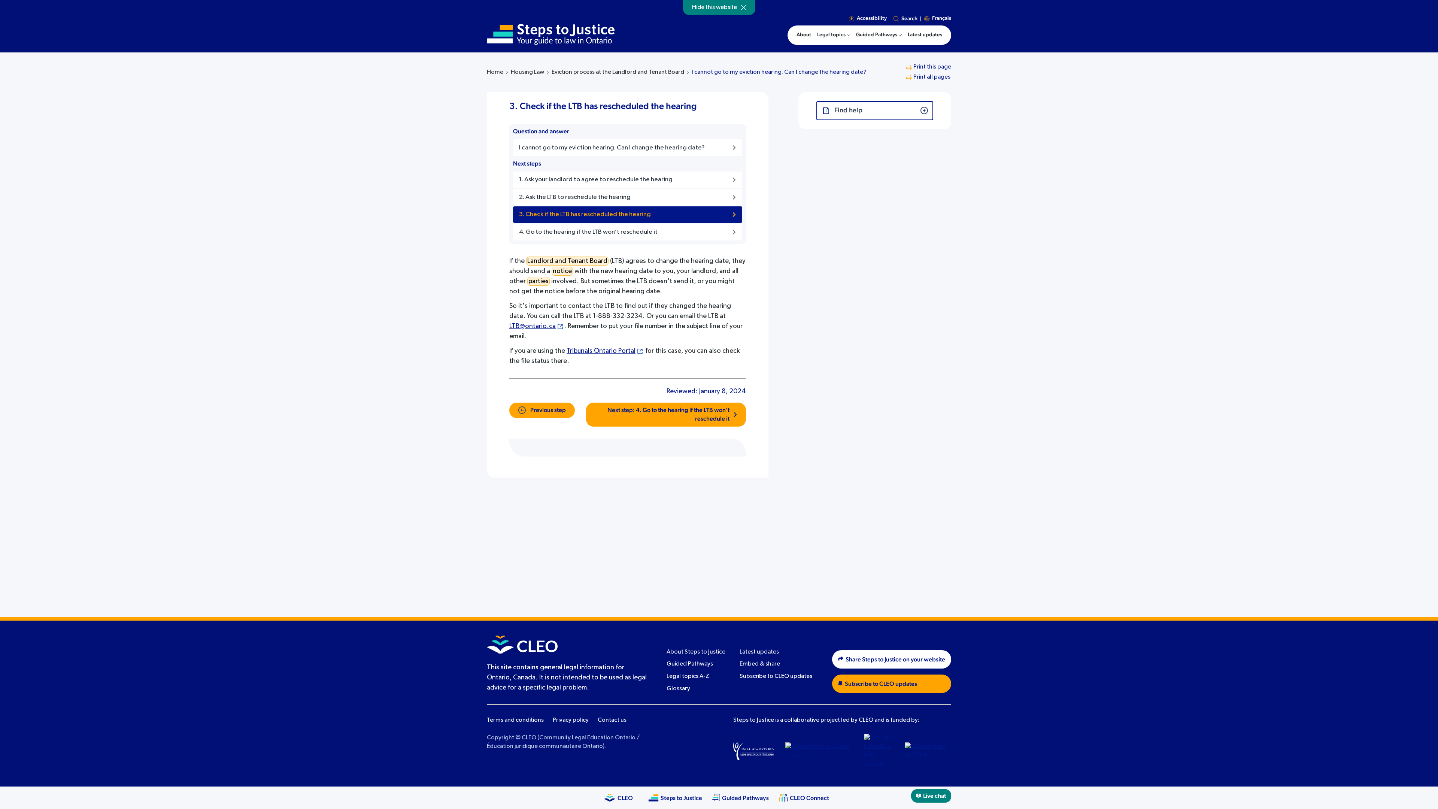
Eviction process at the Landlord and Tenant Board (618, 72)
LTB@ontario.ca (532, 326)
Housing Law (527, 72)
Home (495, 72)
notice (562, 271)
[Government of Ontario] (925, 750)
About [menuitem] (804, 34)
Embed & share (760, 664)
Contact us (612, 720)
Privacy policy (571, 720)
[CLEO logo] (522, 645)
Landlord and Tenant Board (567, 261)
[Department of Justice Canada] (819, 750)
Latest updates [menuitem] (925, 34)
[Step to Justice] (551, 34)
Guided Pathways (690, 664)
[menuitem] (833, 35)
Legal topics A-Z (688, 676)
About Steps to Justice (696, 652)
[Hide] (743, 7)
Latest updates (759, 652)
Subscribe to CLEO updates (776, 676)
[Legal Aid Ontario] (753, 751)
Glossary (678, 689)
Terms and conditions (515, 720)
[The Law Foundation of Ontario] (879, 751)
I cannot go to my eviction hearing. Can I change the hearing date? (779, 72)
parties (538, 281)
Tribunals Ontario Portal (601, 351)
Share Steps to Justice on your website (895, 660)
